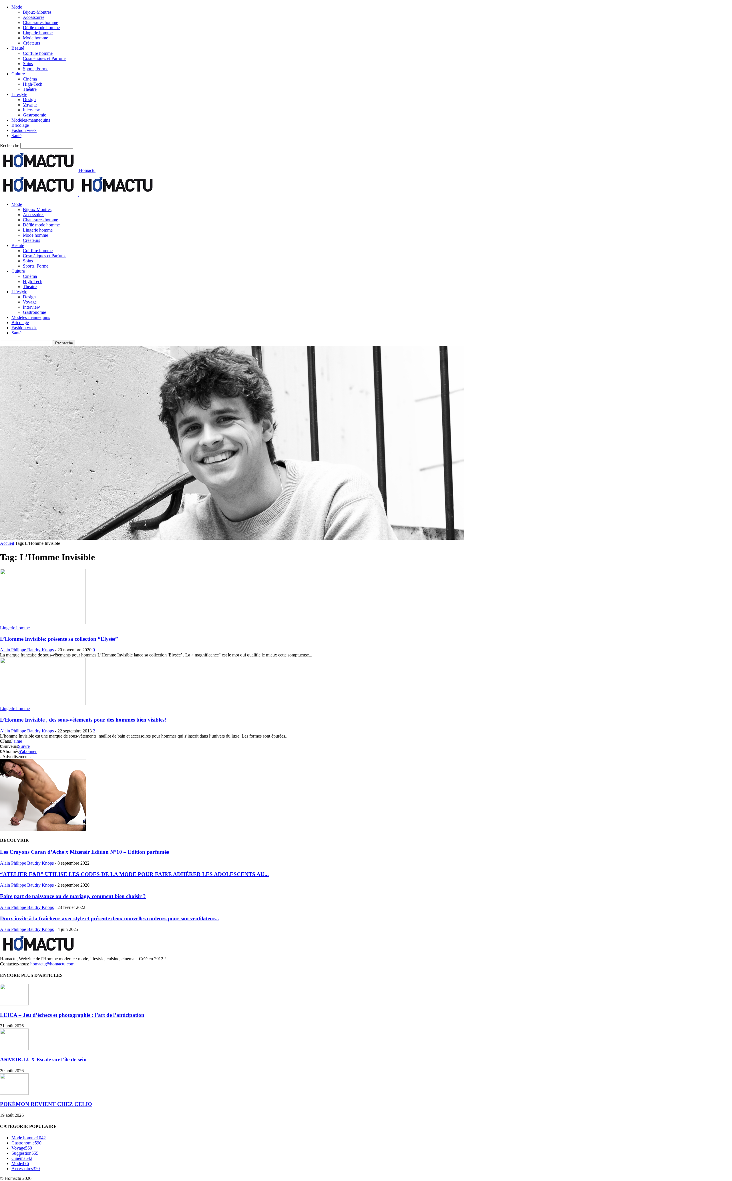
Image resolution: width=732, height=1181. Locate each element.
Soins (28, 63)
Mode (16, 7)
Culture (18, 73)
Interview (31, 109)
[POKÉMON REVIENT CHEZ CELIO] (14, 1093)
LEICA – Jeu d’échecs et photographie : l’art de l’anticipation (72, 1015)
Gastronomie (34, 115)
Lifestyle (19, 94)
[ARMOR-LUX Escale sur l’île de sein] (14, 1048)
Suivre (24, 746)
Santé (16, 135)
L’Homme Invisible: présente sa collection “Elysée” (59, 639)
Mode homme (35, 37)
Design (29, 99)
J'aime (16, 741)
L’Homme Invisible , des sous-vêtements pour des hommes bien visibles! (83, 720)
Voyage (30, 104)
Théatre (30, 89)
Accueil (7, 543)
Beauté (17, 48)
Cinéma (30, 79)
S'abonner (28, 751)
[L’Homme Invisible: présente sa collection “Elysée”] (43, 622)
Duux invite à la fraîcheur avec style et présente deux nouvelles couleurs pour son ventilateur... (109, 918)
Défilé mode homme (41, 27)
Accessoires (33, 17)
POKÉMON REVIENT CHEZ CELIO (46, 1104)
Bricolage (20, 125)
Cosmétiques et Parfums (44, 58)
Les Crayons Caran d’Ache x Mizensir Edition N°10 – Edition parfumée (84, 852)
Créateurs (31, 43)
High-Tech (32, 84)
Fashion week (24, 130)
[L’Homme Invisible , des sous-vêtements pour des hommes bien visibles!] (43, 703)
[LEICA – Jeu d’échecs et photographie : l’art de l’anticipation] (14, 1003)
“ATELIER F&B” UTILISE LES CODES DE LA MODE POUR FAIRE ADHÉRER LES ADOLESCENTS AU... (134, 874)
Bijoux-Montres (37, 12)
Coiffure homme (38, 53)
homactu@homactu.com (52, 963)
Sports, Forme (35, 68)
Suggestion (24, 1153)
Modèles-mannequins (30, 120)
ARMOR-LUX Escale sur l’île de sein (43, 1060)
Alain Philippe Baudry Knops (27, 649)
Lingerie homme (38, 32)
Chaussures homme (40, 22)
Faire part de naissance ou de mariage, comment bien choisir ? (73, 896)
